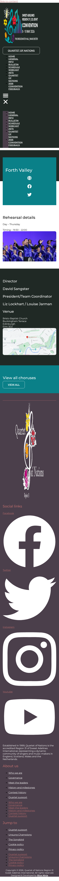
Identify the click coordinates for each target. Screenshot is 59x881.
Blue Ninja (42, 875)
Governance (15, 777)
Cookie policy (16, 844)
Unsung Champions (20, 834)
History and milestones (21, 787)
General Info (13, 60)
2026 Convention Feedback (15, 86)
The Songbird (16, 839)
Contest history (17, 792)
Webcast (13, 70)
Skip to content (9, 1)
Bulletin (13, 64)
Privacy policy (16, 849)
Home (11, 56)
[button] (5, 99)
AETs (11, 72)
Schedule (14, 67)
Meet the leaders (18, 782)
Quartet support (17, 797)
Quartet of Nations (13, 134)
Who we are (15, 773)
